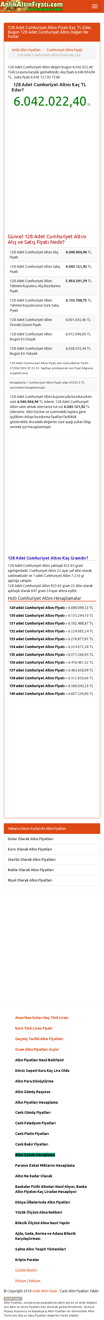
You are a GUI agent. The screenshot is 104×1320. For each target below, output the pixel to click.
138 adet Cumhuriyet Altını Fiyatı (37, 678)
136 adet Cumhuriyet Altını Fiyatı (37, 662)
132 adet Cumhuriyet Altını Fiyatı (37, 631)
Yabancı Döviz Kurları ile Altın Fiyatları (37, 829)
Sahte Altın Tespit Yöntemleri (40, 1249)
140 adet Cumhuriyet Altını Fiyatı (37, 694)
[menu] (94, 6)
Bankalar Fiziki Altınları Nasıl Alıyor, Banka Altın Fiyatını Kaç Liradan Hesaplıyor (51, 1189)
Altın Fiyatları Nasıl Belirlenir (39, 1060)
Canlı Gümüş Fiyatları (32, 1112)
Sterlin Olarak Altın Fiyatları (32, 860)
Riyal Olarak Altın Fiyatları (30, 880)
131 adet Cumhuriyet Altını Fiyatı (37, 623)
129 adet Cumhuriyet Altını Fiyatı (37, 608)
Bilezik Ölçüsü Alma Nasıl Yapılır (42, 1223)
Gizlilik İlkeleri (26, 1270)
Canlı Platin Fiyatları (32, 1134)
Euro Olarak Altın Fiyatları (30, 849)
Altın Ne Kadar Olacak (33, 1176)
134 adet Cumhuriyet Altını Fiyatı (37, 647)
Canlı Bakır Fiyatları (31, 1144)
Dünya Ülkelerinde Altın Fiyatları (42, 1202)
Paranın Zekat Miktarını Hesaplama (45, 1165)
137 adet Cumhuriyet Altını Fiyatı (37, 670)
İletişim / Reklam (27, 1281)
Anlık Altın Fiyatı (44, 1291)
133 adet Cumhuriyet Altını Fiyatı (37, 639)
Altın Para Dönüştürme (34, 1081)
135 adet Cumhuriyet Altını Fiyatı (37, 655)
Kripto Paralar (27, 1260)
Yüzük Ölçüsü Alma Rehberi (38, 1212)
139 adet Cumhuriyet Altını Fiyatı (37, 686)
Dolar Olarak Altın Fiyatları (30, 839)
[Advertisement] (52, 171)
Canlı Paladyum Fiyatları (35, 1123)
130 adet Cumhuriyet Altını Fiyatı (37, 615)
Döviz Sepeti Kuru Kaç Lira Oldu (42, 1071)
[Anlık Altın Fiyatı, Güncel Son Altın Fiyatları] (31, 6)
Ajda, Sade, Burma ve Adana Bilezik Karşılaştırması (45, 1236)
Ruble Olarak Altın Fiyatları (31, 870)
